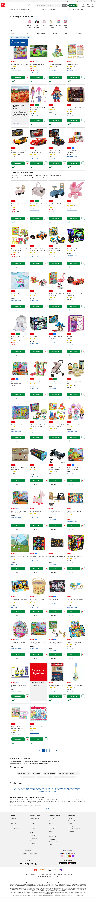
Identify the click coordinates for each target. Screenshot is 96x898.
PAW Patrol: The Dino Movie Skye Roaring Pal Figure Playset (37, 643)
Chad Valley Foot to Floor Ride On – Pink (19, 204)
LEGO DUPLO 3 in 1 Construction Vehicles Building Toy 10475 (56, 249)
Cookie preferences (57, 874)
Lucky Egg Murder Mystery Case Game (57, 685)
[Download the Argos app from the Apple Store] (63, 864)
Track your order (33, 826)
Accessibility (26, 874)
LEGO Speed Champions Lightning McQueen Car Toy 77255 (38, 151)
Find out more (16, 123)
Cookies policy (48, 874)
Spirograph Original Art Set (36, 726)
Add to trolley (18, 77)
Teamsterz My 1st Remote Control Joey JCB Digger (19, 600)
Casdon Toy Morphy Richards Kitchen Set (75, 382)
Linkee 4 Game (33, 467)
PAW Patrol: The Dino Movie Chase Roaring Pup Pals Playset (75, 468)
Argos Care (32, 835)
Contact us (13, 820)
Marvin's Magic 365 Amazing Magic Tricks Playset (74, 512)
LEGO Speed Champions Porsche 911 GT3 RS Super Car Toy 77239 (19, 151)
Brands (66, 33)
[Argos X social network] (28, 863)
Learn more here (28, 854)
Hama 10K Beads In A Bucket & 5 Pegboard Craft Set (37, 600)
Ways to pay (51, 818)
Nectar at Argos (52, 836)
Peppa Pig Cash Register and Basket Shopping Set (75, 600)
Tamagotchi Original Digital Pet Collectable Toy (18, 643)
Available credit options (16, 70)
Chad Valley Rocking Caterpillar (56, 64)
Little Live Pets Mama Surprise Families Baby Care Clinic (18, 727)
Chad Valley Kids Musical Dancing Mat (38, 556)
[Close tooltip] (26, 40)
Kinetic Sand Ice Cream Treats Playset (20, 64)
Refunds (32, 823)
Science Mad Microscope (35, 336)
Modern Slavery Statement (74, 828)
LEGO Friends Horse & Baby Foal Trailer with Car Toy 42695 (37, 425)
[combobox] (49, 5)
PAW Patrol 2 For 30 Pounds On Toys (40, 789)
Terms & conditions (68, 874)
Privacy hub (33, 874)
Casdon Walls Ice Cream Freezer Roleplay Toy (74, 151)
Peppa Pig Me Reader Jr (16, 424)
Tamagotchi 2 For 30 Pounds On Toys (22, 789)
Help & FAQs (13, 818)
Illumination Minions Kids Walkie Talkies (18, 686)
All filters (79, 33)
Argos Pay (51, 831)
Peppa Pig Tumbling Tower (36, 381)
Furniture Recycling (53, 841)
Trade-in (51, 844)
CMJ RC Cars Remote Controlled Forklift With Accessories (56, 512)
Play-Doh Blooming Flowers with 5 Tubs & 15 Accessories (19, 249)
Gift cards (51, 823)
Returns (32, 820)
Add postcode (16, 37)
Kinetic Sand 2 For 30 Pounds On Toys (57, 789)
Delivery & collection (34, 818)
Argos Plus (32, 828)
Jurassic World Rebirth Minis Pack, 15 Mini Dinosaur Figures (75, 108)
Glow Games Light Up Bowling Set (74, 556)
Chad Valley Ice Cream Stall (17, 293)
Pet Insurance (52, 839)
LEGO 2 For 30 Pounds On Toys (74, 789)
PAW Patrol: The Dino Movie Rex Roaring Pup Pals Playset (18, 512)
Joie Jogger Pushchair (54, 381)
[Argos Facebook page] (24, 863)
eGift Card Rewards (53, 828)
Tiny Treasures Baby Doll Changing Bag (19, 337)
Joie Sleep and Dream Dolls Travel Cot (38, 203)
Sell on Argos (71, 831)
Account (13, 826)
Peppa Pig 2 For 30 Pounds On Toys (55, 788)
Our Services (52, 820)
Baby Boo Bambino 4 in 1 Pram (74, 203)
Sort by (11, 30)
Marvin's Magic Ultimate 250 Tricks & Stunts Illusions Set (57, 557)
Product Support (33, 838)
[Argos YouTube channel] (20, 863)
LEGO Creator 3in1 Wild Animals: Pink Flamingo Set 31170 (57, 294)
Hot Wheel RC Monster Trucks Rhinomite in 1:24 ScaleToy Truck (37, 249)
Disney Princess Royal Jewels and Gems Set (74, 337)
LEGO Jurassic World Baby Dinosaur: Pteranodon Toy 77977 (57, 337)
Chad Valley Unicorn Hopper (36, 511)
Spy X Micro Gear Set (53, 599)
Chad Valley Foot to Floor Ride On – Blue (56, 204)
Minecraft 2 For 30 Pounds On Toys (72, 788)
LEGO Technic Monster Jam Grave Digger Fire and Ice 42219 (56, 151)
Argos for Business (72, 820)
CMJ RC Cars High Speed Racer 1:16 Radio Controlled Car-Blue (56, 468)
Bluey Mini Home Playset (72, 64)
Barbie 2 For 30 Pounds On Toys (22, 788)
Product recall (33, 840)
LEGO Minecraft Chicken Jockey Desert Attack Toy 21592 (56, 643)
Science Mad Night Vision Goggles (75, 248)
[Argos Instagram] (35, 863)
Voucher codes (52, 826)
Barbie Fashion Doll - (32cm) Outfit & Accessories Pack (38, 108)
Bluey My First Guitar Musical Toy (74, 685)
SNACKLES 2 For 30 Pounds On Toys (38, 788)
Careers (70, 823)
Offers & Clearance (41, 33)
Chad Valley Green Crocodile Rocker (38, 64)
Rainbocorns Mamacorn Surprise (74, 424)
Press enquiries (71, 826)
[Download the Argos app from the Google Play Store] (72, 864)
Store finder (13, 823)
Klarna (50, 833)
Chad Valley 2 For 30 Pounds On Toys (47, 791)
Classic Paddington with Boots (55, 107)
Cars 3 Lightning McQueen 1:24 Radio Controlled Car (75, 294)
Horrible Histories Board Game (74, 642)
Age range (55, 33)
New (28, 33)
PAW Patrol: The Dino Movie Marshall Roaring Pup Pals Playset (19, 382)
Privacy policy (40, 874)
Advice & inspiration (15, 828)
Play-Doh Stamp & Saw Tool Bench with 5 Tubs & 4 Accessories (56, 425)
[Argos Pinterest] (32, 863)
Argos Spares (33, 843)
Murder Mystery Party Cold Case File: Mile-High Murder (19, 468)
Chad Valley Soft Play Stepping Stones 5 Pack (20, 557)
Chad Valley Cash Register (36, 293)
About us (70, 818)
